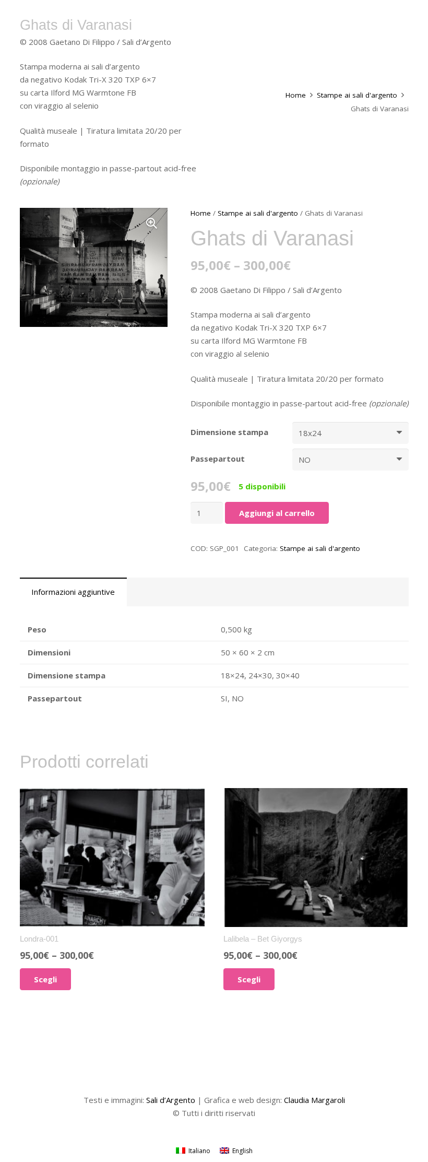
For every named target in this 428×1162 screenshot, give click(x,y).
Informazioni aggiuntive (73, 591)
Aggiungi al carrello (277, 513)
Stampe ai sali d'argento (357, 95)
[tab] (73, 592)
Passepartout (218, 458)
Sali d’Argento (170, 1100)
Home (296, 95)
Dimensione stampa (229, 432)
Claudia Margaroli (314, 1100)
